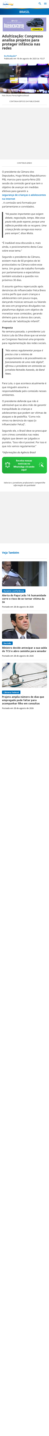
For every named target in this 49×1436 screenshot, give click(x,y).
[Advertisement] (24, 133)
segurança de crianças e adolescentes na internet (24, 197)
